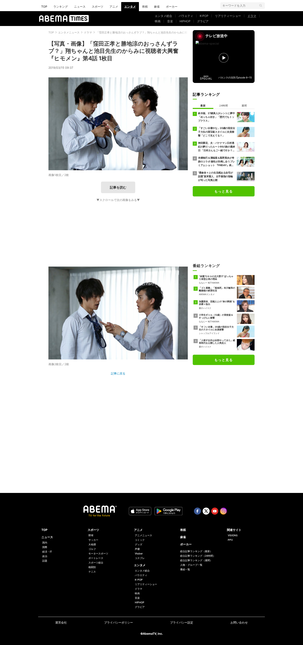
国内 (44, 542)
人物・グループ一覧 (191, 564)
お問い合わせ (239, 622)
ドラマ (252, 16)
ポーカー (171, 6)
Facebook (197, 511)
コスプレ (140, 558)
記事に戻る (118, 373)
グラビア (203, 21)
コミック (140, 539)
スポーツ (97, 6)
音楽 (170, 21)
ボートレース (95, 558)
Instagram (223, 511)
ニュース (80, 6)
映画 (158, 21)
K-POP (204, 16)
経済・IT (47, 551)
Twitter (206, 511)
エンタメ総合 (163, 16)
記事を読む (118, 187)
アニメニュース (143, 535)
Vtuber (139, 553)
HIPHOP (185, 21)
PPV (230, 539)
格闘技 (92, 567)
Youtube (214, 511)
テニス (92, 571)
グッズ (138, 544)
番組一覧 (185, 569)
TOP (44, 6)
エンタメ (130, 6)
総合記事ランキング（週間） (196, 560)
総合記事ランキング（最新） (196, 551)
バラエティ (186, 16)
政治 (44, 556)
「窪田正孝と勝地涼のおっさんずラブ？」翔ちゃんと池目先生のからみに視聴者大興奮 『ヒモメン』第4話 (160, 32)
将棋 (145, 6)
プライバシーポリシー (118, 622)
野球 (90, 535)
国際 (44, 547)
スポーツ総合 (95, 562)
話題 (44, 560)
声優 (137, 548)
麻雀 (157, 6)
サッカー (93, 539)
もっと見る (223, 191)
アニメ (113, 6)
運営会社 (61, 622)
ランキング (60, 6)
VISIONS (233, 535)
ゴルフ (92, 548)
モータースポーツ (98, 553)
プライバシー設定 (181, 622)
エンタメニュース (69, 32)
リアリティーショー (228, 16)
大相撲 (92, 544)
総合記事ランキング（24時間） (197, 555)
